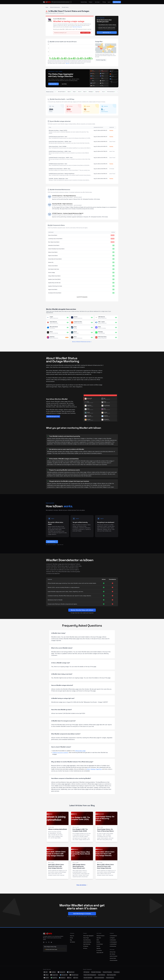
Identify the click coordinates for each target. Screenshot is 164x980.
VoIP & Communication (99, 977)
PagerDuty (99, 769)
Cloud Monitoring (86, 939)
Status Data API (100, 952)
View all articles (81, 885)
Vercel (76, 977)
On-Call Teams (100, 944)
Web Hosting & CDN (111, 974)
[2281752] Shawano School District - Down (58, 136)
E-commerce (99, 950)
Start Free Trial (117, 2)
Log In (109, 2)
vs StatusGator (113, 939)
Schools (98, 946)
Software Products (100, 935)
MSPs (98, 939)
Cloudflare (53, 972)
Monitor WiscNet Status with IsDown (82, 610)
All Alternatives (113, 946)
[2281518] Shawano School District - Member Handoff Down (61, 173)
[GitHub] (48, 942)
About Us (72, 935)
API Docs (85, 948)
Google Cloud (55, 974)
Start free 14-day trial (77, 26)
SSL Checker (112, 954)
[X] (46, 942)
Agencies (98, 948)
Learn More (64, 83)
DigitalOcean (71, 972)
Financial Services (110, 977)
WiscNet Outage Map (101, 59)
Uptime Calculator (113, 956)
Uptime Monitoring (87, 942)
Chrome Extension (113, 960)
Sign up (67, 63)
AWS (46, 972)
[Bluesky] (51, 942)
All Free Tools (112, 951)
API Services (86, 972)
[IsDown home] (47, 2)
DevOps (98, 942)
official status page (80, 750)
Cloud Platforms (101, 974)
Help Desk (99, 937)
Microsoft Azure (74, 974)
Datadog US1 (62, 972)
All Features (85, 946)
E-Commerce (116, 972)
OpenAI (47, 977)
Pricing (104, 2)
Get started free (51, 541)
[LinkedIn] (43, 942)
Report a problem (86, 32)
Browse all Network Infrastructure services (81, 341)
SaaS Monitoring (86, 944)
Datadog (93, 769)
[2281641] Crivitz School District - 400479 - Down (59, 168)
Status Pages (86, 937)
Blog (71, 939)
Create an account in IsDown (60, 752)
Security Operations (88, 977)
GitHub (46, 974)
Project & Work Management (90, 974)
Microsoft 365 (64, 974)
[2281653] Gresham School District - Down (58, 163)
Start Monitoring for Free (53, 416)
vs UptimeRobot (113, 944)
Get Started (72, 942)
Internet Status (84, 2)
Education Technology (96, 972)
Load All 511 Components (82, 296)
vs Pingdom (112, 937)
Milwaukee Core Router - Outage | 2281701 (58, 130)
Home (47, 7)
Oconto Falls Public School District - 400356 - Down (60, 141)
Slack (88, 769)
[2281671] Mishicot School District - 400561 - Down (60, 151)
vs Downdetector (113, 935)
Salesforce (63, 977)
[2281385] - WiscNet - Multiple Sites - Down (58, 178)
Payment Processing (107, 972)
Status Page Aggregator (88, 935)
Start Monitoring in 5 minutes (82, 913)
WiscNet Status (65, 7)
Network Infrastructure (55, 7)
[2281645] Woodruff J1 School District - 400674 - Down (61, 157)
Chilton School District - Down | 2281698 (57, 146)
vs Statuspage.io (113, 942)
